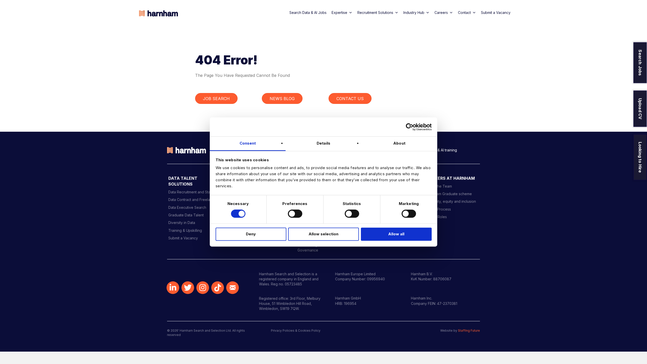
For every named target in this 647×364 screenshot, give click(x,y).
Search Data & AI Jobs (308, 12)
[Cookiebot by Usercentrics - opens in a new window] (409, 127)
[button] (173, 287)
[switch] (295, 214)
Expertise (339, 12)
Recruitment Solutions (375, 12)
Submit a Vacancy (496, 12)
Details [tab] (323, 143)
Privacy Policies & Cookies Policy (295, 330)
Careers (441, 12)
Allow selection (323, 234)
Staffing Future (469, 330)
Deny (251, 234)
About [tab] (399, 143)
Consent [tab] (248, 143)
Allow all (396, 234)
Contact (464, 12)
